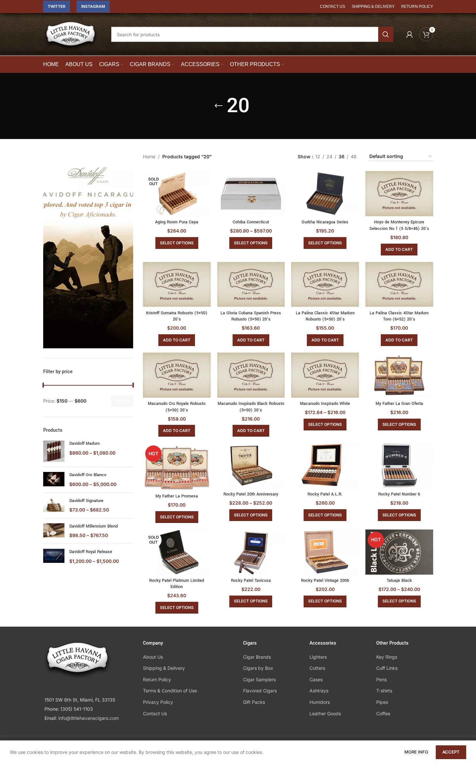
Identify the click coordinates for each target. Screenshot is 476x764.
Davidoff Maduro (84, 443)
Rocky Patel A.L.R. (325, 494)
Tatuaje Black (399, 580)
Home (149, 156)
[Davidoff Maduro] (53, 451)
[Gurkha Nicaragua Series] (325, 193)
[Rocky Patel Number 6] (399, 465)
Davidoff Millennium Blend (93, 526)
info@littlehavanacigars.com (88, 718)
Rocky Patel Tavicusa (251, 580)
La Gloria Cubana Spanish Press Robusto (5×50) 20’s (250, 316)
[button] (399, 249)
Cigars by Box (258, 668)
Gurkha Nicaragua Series (325, 222)
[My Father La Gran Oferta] (399, 375)
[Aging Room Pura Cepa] (177, 193)
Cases (316, 679)
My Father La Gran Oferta (399, 404)
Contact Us (155, 713)
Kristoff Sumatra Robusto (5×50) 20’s (176, 316)
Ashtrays (318, 690)
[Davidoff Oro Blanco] (53, 479)
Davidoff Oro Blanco (87, 475)
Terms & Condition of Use (170, 690)
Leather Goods (325, 713)
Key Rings (386, 657)
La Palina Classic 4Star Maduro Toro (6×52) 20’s (399, 316)
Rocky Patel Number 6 (399, 494)
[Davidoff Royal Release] (53, 556)
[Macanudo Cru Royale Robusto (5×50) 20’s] (177, 375)
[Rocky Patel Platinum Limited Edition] (177, 552)
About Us (153, 657)
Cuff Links (386, 668)
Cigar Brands (257, 657)
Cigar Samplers (259, 679)
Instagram (93, 6)
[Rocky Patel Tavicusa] (251, 552)
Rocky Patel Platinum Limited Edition (176, 584)
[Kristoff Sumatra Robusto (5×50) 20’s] (177, 284)
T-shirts (384, 690)
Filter (122, 400)
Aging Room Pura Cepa (176, 222)
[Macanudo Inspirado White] (325, 375)
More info (416, 752)
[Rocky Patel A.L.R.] (325, 465)
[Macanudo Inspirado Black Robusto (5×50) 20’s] (251, 375)
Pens (381, 679)
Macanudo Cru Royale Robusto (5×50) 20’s (176, 407)
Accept (451, 752)
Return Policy (157, 679)
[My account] (409, 34)
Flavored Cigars (260, 690)
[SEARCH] (385, 34)
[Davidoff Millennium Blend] (53, 531)
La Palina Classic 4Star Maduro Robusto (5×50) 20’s (325, 316)
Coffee (383, 713)
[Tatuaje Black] (399, 552)
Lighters (318, 657)
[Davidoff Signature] (53, 505)
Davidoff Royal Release (90, 552)
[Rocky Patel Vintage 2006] (325, 552)
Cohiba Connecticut (251, 222)
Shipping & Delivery (164, 668)
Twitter (56, 6)
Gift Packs (254, 702)
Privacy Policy (158, 702)
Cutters (317, 668)
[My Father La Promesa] (177, 466)
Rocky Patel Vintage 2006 (325, 580)
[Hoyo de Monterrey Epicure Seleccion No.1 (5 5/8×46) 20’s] (399, 193)
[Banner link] (88, 250)
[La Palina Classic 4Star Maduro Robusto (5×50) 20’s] (325, 284)
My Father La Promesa (176, 496)
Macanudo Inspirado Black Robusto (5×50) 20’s (251, 407)
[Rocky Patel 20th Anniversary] (251, 465)
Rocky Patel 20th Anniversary (250, 494)
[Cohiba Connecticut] (251, 193)
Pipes (382, 702)
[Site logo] (70, 39)
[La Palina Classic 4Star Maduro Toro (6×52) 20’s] (399, 284)
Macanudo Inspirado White (325, 404)
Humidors (319, 702)
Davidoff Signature (86, 501)
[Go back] (218, 106)
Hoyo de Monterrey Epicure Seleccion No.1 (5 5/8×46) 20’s (399, 225)
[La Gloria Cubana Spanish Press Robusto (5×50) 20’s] (251, 284)
